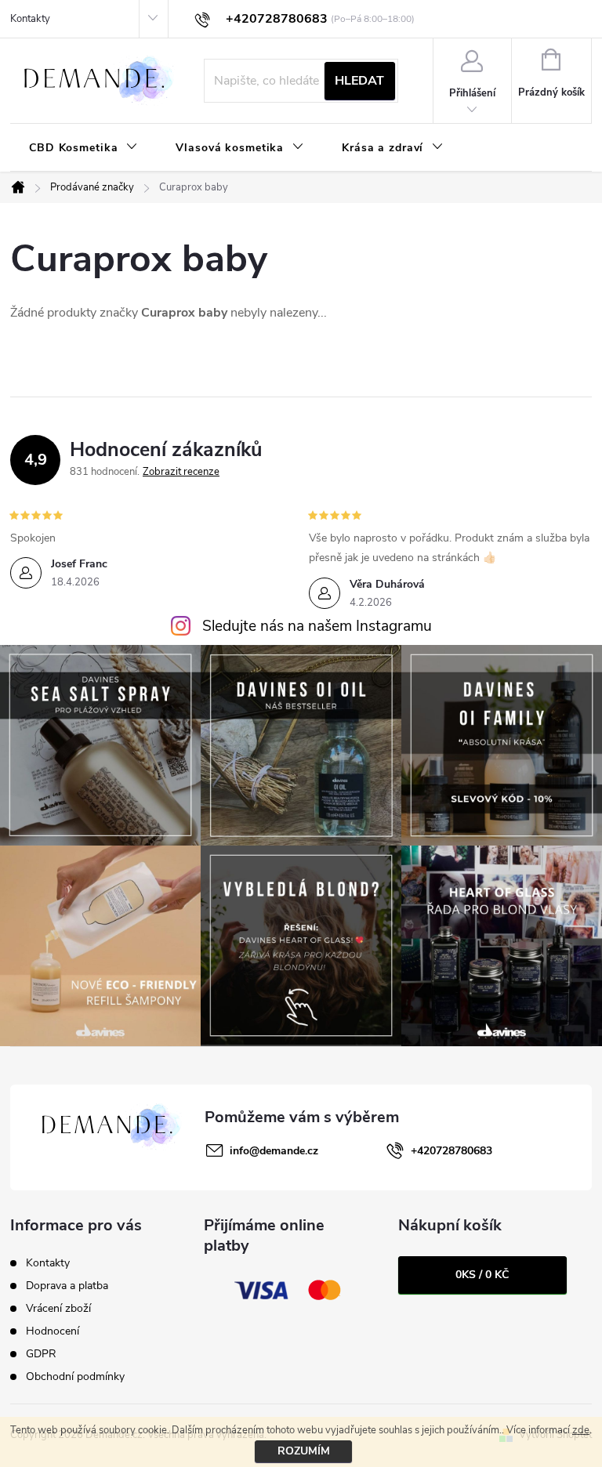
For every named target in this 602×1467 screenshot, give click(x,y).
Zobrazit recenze (181, 472)
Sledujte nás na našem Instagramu (317, 626)
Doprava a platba (67, 1285)
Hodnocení (52, 1331)
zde (580, 1430)
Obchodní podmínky (75, 1376)
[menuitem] (83, 148)
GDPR (41, 1353)
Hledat (359, 80)
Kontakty (30, 19)
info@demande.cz (274, 1150)
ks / (482, 1274)
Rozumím (303, 1450)
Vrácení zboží (58, 1308)
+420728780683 (451, 1150)
